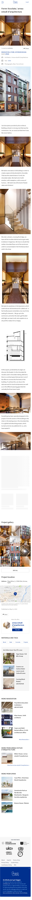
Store (12, 52)
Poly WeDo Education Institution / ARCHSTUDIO (21, 705)
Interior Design (20, 52)
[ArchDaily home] (15, 2)
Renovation (5, 52)
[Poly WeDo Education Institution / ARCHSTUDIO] (7, 707)
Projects (26, 642)
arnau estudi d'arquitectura (18, 623)
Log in (27, 2)
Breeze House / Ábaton (21, 803)
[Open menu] (2, 2)
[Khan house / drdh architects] (7, 719)
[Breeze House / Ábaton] (7, 807)
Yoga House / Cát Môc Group (21, 655)
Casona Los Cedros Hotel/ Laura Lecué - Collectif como (20, 670)
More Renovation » (24, 739)
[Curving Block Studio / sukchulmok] (8, 683)
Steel (10, 642)
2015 (9, 61)
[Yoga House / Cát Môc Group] (8, 658)
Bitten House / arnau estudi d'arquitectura (21, 755)
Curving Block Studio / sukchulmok (20, 681)
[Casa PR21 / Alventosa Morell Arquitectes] (7, 782)
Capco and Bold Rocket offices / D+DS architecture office (21, 730)
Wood (4, 642)
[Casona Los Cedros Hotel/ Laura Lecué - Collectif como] (8, 671)
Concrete (17, 642)
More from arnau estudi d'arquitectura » (18, 765)
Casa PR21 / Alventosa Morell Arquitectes (21, 779)
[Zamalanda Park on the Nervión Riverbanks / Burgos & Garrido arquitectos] (7, 794)
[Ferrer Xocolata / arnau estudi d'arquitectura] (15, 531)
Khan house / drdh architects (20, 716)
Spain (7, 54)
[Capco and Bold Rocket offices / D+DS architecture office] (7, 732)
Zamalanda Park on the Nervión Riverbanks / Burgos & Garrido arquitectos (21, 793)
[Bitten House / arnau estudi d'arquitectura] (7, 758)
